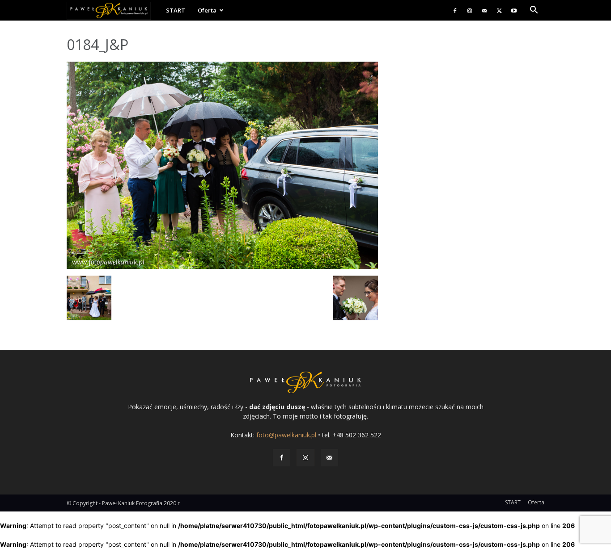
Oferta (207, 10)
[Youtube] (514, 10)
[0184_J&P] (222, 266)
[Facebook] (455, 10)
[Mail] (484, 10)
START (175, 10)
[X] (499, 10)
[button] (533, 11)
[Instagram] (469, 10)
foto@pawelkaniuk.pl (286, 435)
